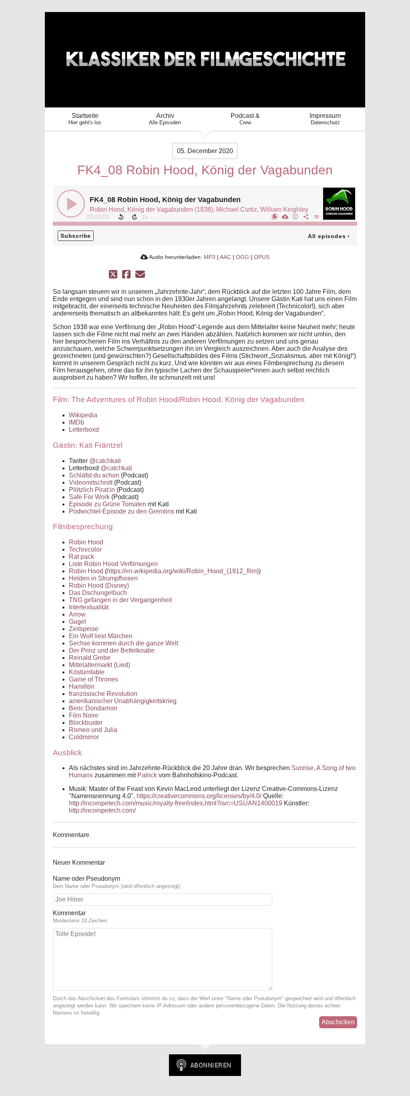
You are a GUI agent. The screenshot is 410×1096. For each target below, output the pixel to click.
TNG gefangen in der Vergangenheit (120, 600)
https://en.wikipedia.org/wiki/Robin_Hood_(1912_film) (183, 571)
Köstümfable (87, 672)
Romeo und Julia (93, 729)
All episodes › (329, 236)
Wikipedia (83, 415)
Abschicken (338, 1022)
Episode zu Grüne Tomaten (107, 504)
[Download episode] (284, 216)
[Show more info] (295, 216)
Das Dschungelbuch (98, 592)
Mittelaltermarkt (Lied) (99, 664)
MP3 (209, 257)
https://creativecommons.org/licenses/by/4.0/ (199, 796)
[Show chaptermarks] (274, 216)
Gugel (77, 621)
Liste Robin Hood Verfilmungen (113, 563)
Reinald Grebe (90, 657)
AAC (225, 257)
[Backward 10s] (121, 217)
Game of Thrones (93, 679)
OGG (242, 257)
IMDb (76, 422)
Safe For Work (89, 496)
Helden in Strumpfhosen (103, 578)
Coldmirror (84, 737)
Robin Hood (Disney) (99, 585)
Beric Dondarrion (93, 708)
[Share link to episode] (305, 216)
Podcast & (245, 118)
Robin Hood (86, 542)
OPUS (261, 257)
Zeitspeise (83, 628)
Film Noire (83, 715)
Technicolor (85, 549)
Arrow (77, 614)
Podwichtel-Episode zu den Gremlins (121, 511)
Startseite (84, 118)
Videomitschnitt (91, 482)
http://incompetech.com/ (102, 810)
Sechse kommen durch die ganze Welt (123, 643)
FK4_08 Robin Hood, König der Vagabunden (165, 200)
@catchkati (105, 460)
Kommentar (69, 913)
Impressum (325, 118)
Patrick (147, 775)
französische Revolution (103, 693)
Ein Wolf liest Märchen (101, 636)
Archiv (165, 118)
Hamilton (81, 686)
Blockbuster (85, 722)
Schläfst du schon (94, 475)
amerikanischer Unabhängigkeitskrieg (123, 701)
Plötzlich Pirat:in (92, 489)
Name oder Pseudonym (86, 878)
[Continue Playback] (71, 204)
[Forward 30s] (135, 217)
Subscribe (75, 236)
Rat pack (81, 556)
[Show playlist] (316, 216)
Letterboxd (84, 429)
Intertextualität (89, 607)
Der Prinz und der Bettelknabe (112, 650)
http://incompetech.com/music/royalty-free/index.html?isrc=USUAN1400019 (175, 803)
